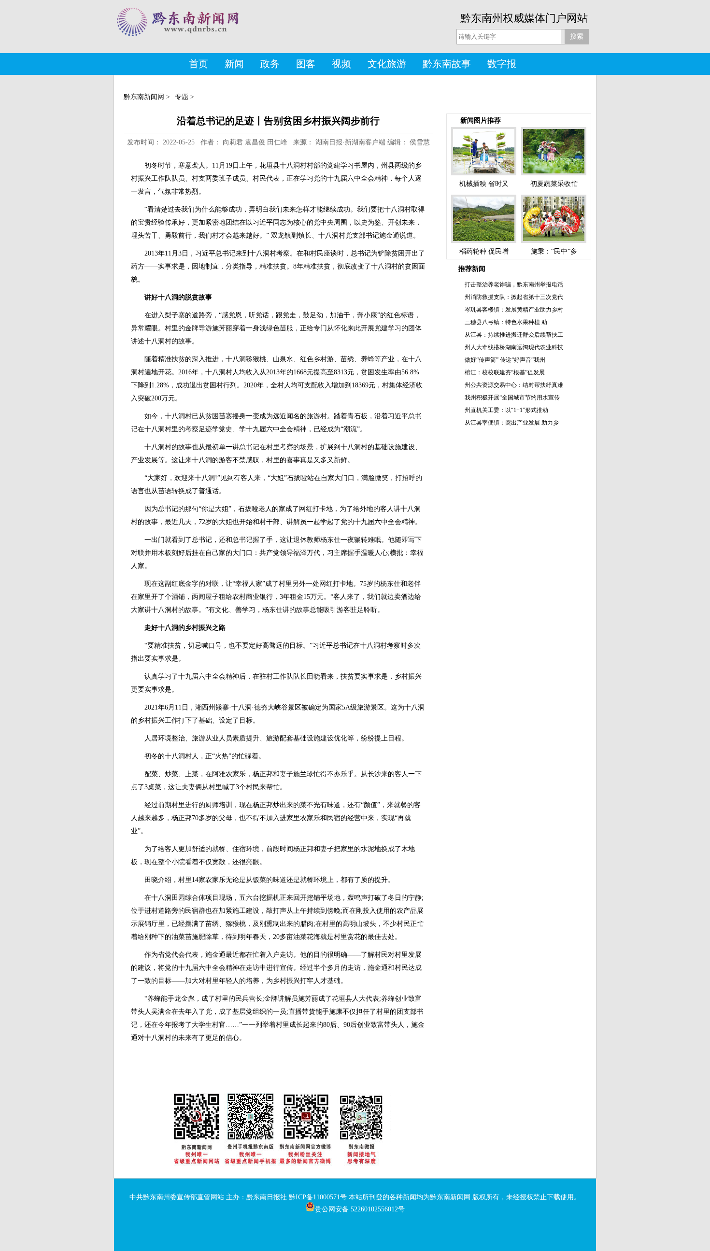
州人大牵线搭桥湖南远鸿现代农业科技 (514, 347)
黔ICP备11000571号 (318, 1197)
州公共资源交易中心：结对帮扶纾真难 (514, 385)
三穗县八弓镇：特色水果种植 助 (506, 322)
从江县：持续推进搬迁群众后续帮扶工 (514, 334)
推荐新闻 (471, 268)
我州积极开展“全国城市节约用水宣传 (512, 397)
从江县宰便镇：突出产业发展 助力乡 (512, 422)
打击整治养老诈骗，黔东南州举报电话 (514, 284)
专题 (181, 96)
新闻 (234, 63)
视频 (341, 63)
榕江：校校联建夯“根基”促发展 (505, 372)
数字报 (501, 63)
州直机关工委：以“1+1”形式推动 (506, 410)
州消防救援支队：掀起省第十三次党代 (514, 297)
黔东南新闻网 (144, 96)
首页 (198, 63)
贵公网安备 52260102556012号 (360, 1209)
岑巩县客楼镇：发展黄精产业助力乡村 (514, 309)
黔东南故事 (447, 63)
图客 (305, 63)
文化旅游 (387, 63)
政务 (270, 63)
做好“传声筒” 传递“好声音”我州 (505, 359)
